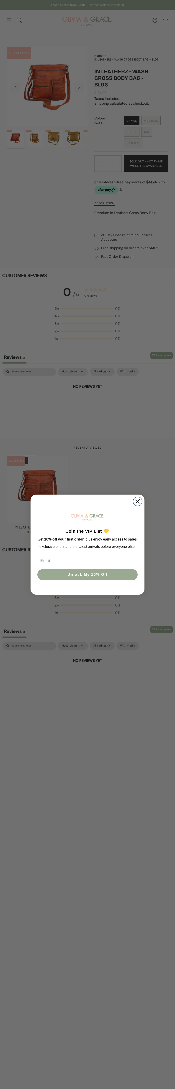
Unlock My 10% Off (87, 574)
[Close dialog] (137, 501)
